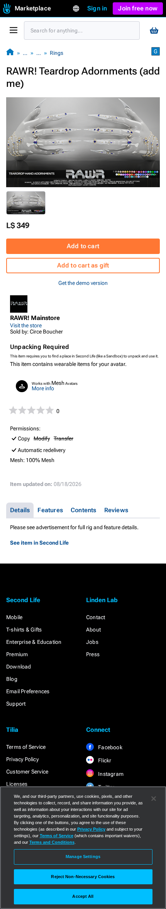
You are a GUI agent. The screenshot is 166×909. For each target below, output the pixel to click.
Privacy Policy (22, 759)
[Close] (153, 798)
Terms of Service (26, 747)
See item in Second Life (39, 543)
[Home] (10, 52)
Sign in (97, 8)
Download (18, 667)
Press (93, 654)
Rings (56, 53)
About (93, 629)
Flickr (104, 760)
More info (43, 388)
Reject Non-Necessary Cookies (83, 876)
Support (15, 704)
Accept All (82, 896)
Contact (95, 617)
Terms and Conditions (52, 842)
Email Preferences (27, 691)
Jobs (92, 642)
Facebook (109, 747)
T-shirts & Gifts (24, 629)
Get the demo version (83, 283)
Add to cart (83, 246)
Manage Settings (83, 856)
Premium (17, 654)
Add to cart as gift (83, 265)
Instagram (110, 774)
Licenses (17, 784)
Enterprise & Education (33, 642)
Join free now (138, 8)
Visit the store (26, 325)
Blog (11, 679)
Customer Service (27, 772)
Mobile (14, 617)
